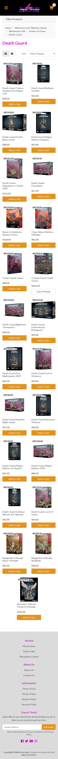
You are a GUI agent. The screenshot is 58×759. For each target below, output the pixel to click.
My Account (29, 646)
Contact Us (29, 675)
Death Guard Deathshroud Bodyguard (38, 327)
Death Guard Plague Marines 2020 (41, 467)
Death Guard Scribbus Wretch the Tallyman (13, 513)
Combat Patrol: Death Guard (42, 279)
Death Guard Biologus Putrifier (42, 89)
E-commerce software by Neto (42, 752)
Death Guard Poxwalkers (37, 184)
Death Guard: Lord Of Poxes (42, 513)
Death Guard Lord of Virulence (41, 374)
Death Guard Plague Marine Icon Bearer (12, 467)
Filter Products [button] (14, 19)
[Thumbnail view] (5, 53)
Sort (24, 53)
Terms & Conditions (35, 732)
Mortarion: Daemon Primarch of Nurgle (26, 605)
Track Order (29, 651)
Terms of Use (29, 688)
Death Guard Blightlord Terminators (14, 326)
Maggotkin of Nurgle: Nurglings (42, 559)
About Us (29, 670)
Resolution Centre (29, 656)
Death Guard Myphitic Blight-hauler (13, 421)
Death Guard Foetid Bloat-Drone (12, 138)
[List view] (12, 53)
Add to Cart (14, 104)
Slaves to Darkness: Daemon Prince (12, 233)
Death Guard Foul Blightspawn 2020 (11, 374)
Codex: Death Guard (12, 278)
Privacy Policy (29, 694)
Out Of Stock (43, 291)
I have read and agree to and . (30, 733)
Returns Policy (29, 699)
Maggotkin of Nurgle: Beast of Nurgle (13, 559)
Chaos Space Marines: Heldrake (42, 233)
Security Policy (29, 704)
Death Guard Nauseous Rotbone (43, 421)
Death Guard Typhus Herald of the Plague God (13, 91)
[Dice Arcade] (29, 7)
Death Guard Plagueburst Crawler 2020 (12, 186)
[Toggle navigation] (6, 8)
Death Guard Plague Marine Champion (41, 138)
